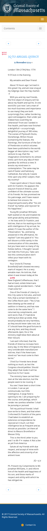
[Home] (23, 8)
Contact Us (31, 525)
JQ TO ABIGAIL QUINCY (23, 57)
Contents (9, 28)
